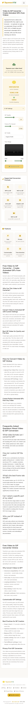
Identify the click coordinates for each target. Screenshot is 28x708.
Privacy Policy (9, 691)
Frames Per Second (10, 124)
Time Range (8, 142)
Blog (4, 688)
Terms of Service (19, 691)
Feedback (17, 688)
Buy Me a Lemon (15, 695)
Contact (24, 688)
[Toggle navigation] (24, 3)
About (10, 688)
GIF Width (7, 133)
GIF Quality (8, 115)
